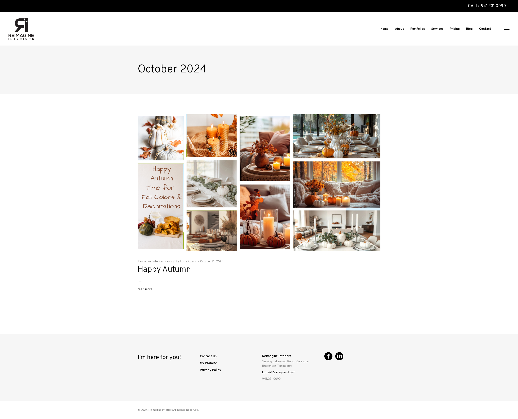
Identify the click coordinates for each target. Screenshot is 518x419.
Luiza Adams (188, 262)
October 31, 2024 (212, 262)
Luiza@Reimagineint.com (278, 372)
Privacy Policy (210, 370)
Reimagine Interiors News (155, 262)
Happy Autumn (164, 270)
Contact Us (208, 356)
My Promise (208, 363)
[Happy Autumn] (259, 182)
